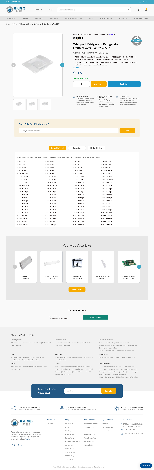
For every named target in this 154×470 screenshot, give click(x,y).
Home (8, 24)
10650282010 (106, 161)
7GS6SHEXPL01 (22, 210)
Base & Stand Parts (16, 366)
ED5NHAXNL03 (22, 225)
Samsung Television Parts (106, 372)
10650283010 (77, 161)
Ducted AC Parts (39, 357)
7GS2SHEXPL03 (50, 189)
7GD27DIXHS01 (106, 177)
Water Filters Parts (16, 345)
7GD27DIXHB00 (22, 177)
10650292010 (49, 165)
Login (67, 427)
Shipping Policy (70, 452)
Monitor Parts (67, 345)
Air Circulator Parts (16, 357)
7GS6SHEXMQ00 (107, 204)
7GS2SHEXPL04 (78, 189)
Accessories (123, 18)
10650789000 (77, 168)
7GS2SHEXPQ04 (106, 192)
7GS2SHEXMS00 (78, 186)
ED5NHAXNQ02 (50, 225)
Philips (64, 372)
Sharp (74, 372)
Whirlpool (62, 374)
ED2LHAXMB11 (106, 213)
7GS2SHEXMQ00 (51, 186)
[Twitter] (147, 2)
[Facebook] (137, 2)
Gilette (68, 369)
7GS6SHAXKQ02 (22, 201)
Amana (62, 366)
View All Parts (77, 289)
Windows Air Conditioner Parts (30, 360)
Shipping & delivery (96, 148)
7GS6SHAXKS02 (106, 201)
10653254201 (21, 170)
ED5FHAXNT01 (22, 222)
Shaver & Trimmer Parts (128, 357)
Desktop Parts (76, 343)
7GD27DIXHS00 (78, 177)
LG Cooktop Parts (104, 366)
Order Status (69, 449)
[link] (148, 454)
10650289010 (49, 161)
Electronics (54, 18)
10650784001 (21, 168)
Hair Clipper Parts (115, 357)
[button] (146, 465)
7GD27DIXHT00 (22, 180)
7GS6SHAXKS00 (50, 201)
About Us (38, 9)
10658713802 (77, 174)
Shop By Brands (107, 427)
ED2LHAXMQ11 (50, 216)
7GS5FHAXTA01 (50, 195)
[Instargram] (143, 2)
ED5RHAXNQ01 (78, 225)
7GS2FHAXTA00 (50, 183)
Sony (86, 372)
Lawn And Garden (141, 18)
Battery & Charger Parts (29, 366)
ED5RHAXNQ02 (106, 225)
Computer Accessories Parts (62, 343)
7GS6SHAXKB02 (50, 198)
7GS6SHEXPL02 (50, 210)
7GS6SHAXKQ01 (107, 198)
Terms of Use (69, 459)
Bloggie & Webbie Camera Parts (120, 343)
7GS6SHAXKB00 (106, 195)
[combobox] (94, 9)
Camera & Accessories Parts (106, 350)
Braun (77, 366)
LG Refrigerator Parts (128, 366)
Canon (82, 366)
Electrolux (58, 369)
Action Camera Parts (104, 343)
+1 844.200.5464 (129, 430)
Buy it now (124, 84)
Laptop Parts (58, 345)
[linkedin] (140, 2)
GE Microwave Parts (115, 366)
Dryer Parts (87, 431)
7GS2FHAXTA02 (106, 183)
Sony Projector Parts (120, 372)
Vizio (56, 374)
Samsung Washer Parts (132, 377)
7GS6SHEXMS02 (78, 207)
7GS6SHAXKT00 (22, 204)
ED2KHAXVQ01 (22, 174)
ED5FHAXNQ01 (106, 219)
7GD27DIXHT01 (50, 180)
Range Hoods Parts (90, 438)
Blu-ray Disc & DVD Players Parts (64, 357)
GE (72, 369)
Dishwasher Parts (26, 343)
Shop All (105, 424)
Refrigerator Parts (15, 343)
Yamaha (68, 374)
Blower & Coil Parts (28, 357)
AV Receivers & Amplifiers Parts (84, 357)
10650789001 (106, 168)
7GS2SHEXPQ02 (50, 192)
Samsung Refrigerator (133, 372)
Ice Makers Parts (46, 343)
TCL (90, 372)
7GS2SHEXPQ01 (22, 192)
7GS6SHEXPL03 (78, 210)
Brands (25, 18)
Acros (56, 366)
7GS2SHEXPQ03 (78, 192)
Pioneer (69, 372)
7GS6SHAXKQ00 (78, 198)
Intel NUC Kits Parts (86, 343)
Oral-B (90, 369)
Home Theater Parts (60, 360)
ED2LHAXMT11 (78, 216)
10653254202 (49, 170)
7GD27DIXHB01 (50, 177)
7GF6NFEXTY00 (22, 183)
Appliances (39, 18)
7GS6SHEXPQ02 (50, 213)
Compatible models (57, 148)
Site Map (68, 431)
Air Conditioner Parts (91, 424)
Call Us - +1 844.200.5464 (14, 2)
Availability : (77, 78)
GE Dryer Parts (103, 369)
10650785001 (49, 168)
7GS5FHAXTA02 (78, 195)
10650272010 (21, 161)
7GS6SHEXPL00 (106, 207)
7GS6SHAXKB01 (22, 198)
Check (127, 130)
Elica (63, 369)
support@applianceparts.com (133, 433)
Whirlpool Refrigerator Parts (128, 369)
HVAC (91, 18)
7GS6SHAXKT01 (50, 204)
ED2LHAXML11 (22, 216)
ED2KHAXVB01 (106, 170)
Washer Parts (88, 445)
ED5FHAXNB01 (78, 219)
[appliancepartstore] (15, 9)
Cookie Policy (69, 456)
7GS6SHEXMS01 (50, 207)
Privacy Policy (69, 434)
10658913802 (77, 170)
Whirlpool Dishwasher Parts (106, 377)
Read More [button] (77, 68)
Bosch (72, 366)
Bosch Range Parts (114, 369)
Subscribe (108, 391)
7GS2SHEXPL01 (106, 186)
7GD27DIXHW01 (107, 180)
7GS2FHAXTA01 (78, 183)
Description (77, 148)
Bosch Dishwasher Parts (119, 374)
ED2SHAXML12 (50, 219)
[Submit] (128, 9)
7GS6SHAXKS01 (78, 201)
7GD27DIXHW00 (79, 180)
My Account (69, 424)
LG (86, 369)
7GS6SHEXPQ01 (22, 213)
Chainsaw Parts (41, 366)
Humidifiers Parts (15, 360)
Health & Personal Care (73, 18)
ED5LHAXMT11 (78, 222)
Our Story (50, 424)
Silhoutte (80, 372)
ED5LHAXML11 (50, 222)
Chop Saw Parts (15, 369)
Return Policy (69, 438)
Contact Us (68, 445)
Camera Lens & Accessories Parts (125, 350)
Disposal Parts (37, 343)
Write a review (95, 317)
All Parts (14, 24)
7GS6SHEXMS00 (22, 207)
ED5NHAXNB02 (106, 222)
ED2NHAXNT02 (22, 219)
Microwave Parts (89, 434)
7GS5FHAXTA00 (22, 195)
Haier (76, 369)
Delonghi (88, 366)
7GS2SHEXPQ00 (106, 189)
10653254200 (49, 174)
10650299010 (77, 165)
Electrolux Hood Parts (105, 374)
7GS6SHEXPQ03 (78, 213)
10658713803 (106, 174)
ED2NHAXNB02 (106, 216)
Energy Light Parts (104, 357)
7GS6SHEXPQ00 (106, 210)
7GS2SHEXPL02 (22, 189)
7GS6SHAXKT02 (78, 204)
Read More (28, 439)
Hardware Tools (106, 18)
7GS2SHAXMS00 (23, 186)
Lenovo (81, 369)
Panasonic (58, 372)
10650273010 (21, 165)
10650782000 (106, 165)
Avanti (67, 366)
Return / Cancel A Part (72, 441)
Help (50, 9)
